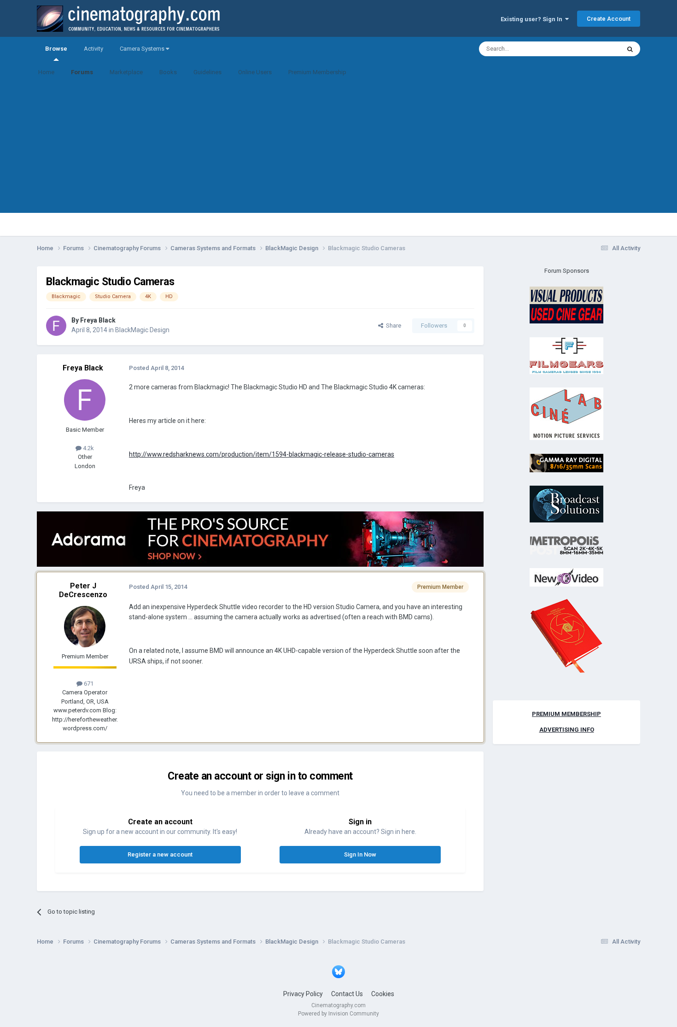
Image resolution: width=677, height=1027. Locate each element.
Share (392, 325)
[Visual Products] (566, 304)
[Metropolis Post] (566, 544)
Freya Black (98, 320)
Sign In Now (360, 854)
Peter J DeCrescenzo (83, 590)
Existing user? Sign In (533, 19)
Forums (82, 72)
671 (87, 683)
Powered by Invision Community (338, 1013)
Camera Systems (143, 48)
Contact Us (347, 994)
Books (168, 72)
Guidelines (207, 72)
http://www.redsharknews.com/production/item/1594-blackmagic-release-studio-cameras (261, 454)
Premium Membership (317, 72)
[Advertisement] (338, 148)
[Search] (630, 48)
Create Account (608, 18)
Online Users (255, 72)
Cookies (382, 994)
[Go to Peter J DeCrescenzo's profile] (84, 626)
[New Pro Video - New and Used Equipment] (566, 577)
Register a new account (160, 854)
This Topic (594, 49)
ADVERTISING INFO (566, 729)
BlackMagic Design (142, 330)
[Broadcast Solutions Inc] (566, 503)
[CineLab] (566, 413)
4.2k (88, 448)
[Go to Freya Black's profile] (56, 326)
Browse (56, 48)
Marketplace (126, 72)
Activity (93, 48)
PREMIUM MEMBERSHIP (566, 713)
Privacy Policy (303, 994)
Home (46, 72)
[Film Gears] (566, 355)
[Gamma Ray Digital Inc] (566, 462)
